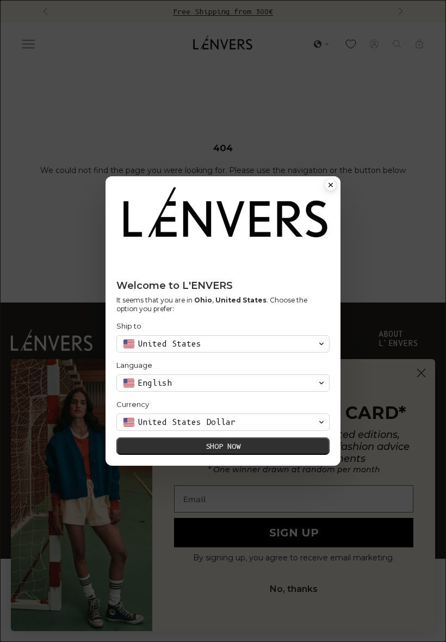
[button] (223, 344)
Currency (132, 404)
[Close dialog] (330, 186)
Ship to (128, 326)
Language (134, 365)
